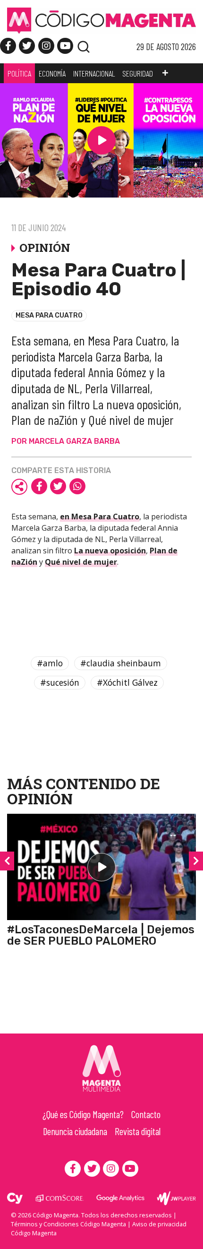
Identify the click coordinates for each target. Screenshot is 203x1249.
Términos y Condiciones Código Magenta (68, 1224)
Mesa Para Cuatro (49, 315)
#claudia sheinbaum (120, 663)
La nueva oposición (110, 550)
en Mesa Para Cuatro (99, 516)
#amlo (50, 663)
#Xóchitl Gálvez (127, 682)
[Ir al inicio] (101, 20)
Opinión (40, 798)
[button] (165, 73)
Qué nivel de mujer (81, 562)
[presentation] (7, 861)
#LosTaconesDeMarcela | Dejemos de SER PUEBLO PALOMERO (101, 935)
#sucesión (59, 682)
